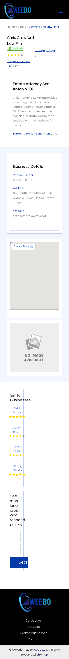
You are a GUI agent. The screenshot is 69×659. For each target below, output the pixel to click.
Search (23, 562)
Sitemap (42, 654)
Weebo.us (40, 649)
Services (34, 627)
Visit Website (45, 53)
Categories (34, 620)
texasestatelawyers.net (29, 216)
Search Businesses (33, 633)
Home (11, 26)
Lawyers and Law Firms (44, 26)
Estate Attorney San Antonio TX (35, 133)
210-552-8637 (22, 180)
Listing (21, 26)
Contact (34, 639)
